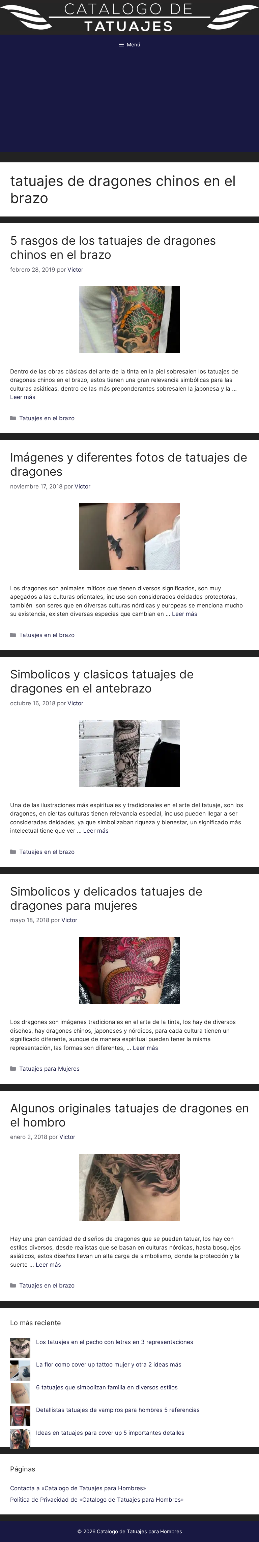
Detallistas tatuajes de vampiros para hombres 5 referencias (118, 1410)
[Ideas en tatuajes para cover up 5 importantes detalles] (20, 1440)
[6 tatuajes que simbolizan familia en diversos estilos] (20, 1394)
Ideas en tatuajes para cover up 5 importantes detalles (110, 1432)
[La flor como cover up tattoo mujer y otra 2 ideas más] (20, 1371)
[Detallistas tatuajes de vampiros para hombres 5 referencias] (20, 1417)
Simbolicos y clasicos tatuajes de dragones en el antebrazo (102, 681)
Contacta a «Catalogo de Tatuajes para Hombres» (78, 1488)
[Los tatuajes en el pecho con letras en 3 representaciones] (20, 1349)
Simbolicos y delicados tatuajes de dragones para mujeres (106, 898)
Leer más (22, 397)
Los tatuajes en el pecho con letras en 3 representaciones (114, 1342)
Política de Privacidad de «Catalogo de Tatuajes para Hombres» (97, 1499)
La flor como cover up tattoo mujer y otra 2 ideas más (108, 1364)
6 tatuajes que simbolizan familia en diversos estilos (107, 1387)
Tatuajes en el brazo (47, 418)
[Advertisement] (129, 105)
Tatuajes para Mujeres (49, 1068)
